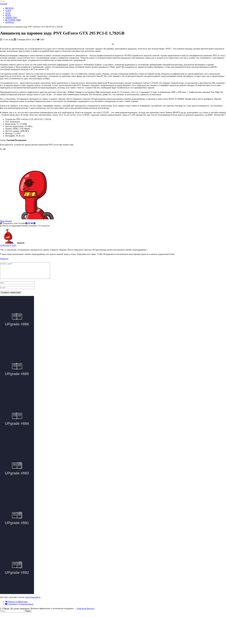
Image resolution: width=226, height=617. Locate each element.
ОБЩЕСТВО (11, 17)
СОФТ (8, 10)
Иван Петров (6, 221)
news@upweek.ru (32, 597)
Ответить (4, 259)
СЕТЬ (7, 13)
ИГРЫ (8, 15)
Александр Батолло (85, 608)
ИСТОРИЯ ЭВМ (13, 20)
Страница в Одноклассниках (20, 604)
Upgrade (3, 4)
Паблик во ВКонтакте (18, 602)
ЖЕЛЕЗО (9, 8)
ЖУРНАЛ (9, 22)
